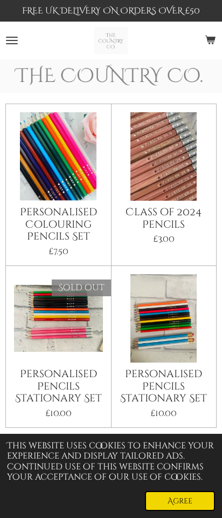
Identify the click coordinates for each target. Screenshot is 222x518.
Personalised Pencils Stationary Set (58, 386)
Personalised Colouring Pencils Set (58, 224)
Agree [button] (180, 501)
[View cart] (210, 40)
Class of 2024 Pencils (164, 218)
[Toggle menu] (12, 40)
